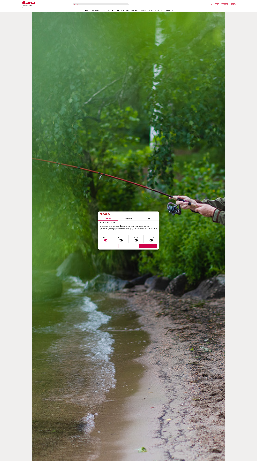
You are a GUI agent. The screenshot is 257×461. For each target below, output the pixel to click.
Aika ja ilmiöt (115, 10)
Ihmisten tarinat (105, 10)
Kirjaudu (211, 4)
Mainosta (233, 4)
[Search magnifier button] (128, 4)
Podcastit (150, 10)
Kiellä (109, 246)
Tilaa (218, 4)
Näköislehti (225, 4)
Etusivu (87, 10)
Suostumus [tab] (108, 218)
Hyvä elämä (134, 10)
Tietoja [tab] (148, 218)
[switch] (121, 240)
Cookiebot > (103, 233)
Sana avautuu (95, 10)
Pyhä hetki (143, 10)
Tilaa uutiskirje (169, 10)
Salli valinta (128, 246)
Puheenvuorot (125, 10)
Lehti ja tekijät (159, 10)
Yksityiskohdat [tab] (128, 218)
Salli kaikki (147, 246)
